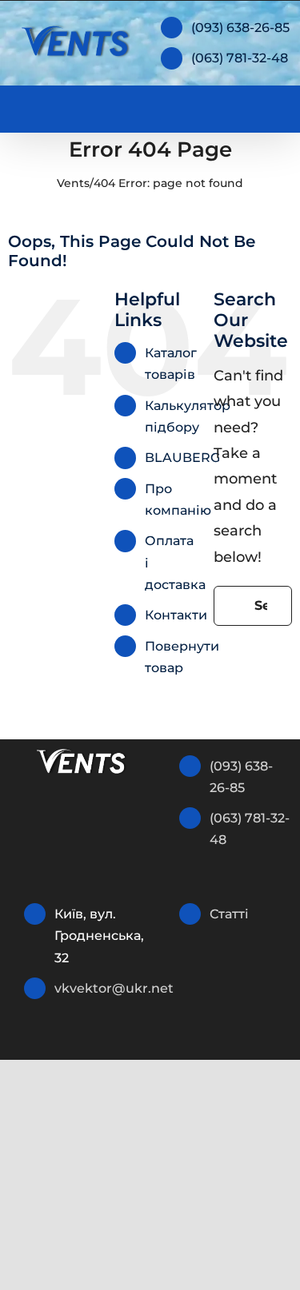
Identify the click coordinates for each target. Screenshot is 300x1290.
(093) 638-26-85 (240, 27)
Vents (73, 183)
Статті (229, 914)
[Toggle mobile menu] (269, 106)
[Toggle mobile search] (240, 106)
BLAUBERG (182, 457)
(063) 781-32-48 (239, 58)
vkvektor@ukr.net (95, 988)
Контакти (176, 615)
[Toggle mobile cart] (212, 106)
